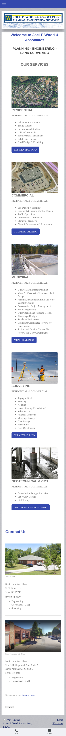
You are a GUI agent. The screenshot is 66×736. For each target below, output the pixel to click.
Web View (57, 723)
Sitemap (17, 719)
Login (60, 719)
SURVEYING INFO (24, 435)
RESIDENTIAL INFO (25, 149)
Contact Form (28, 695)
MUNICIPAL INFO (24, 340)
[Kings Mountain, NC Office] (33, 636)
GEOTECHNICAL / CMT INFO (30, 507)
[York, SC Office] (33, 559)
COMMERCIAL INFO (25, 231)
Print (9, 719)
